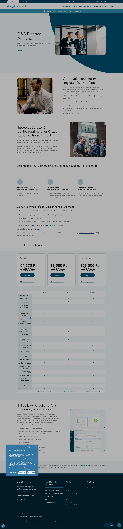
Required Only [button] (22, 472)
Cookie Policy (27, 469)
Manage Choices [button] (12, 472)
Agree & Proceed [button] (31, 472)
